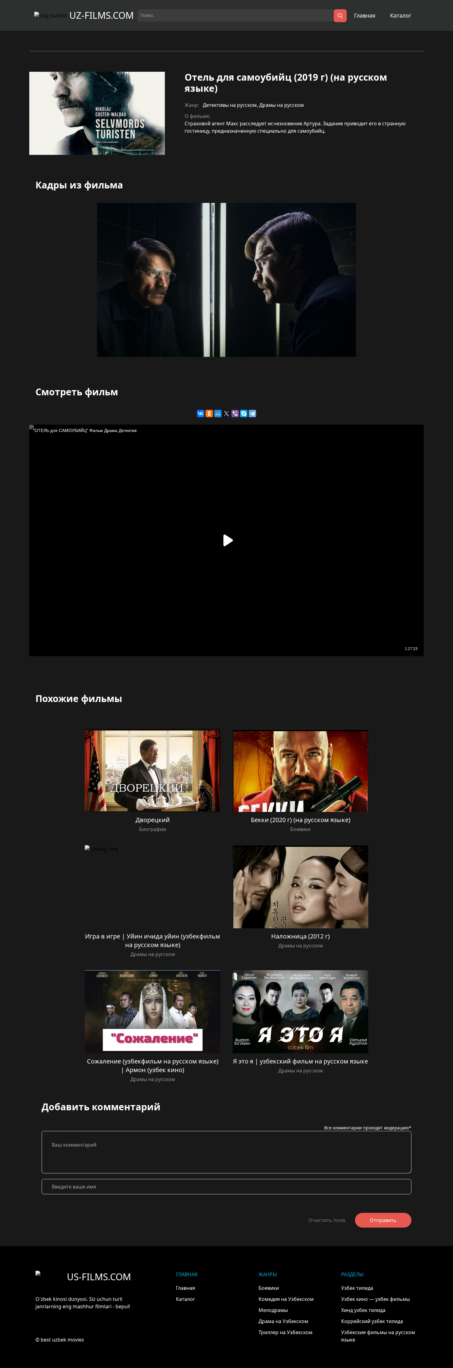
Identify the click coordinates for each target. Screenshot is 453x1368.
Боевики (300, 829)
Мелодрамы (273, 1310)
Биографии (152, 829)
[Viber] (235, 413)
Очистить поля (326, 1220)
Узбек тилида (357, 1288)
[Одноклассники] (209, 413)
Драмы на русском (281, 105)
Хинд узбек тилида (363, 1310)
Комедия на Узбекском (286, 1299)
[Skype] (243, 413)
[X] (226, 413)
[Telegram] (252, 413)
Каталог (400, 15)
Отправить (383, 1220)
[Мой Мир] (218, 413)
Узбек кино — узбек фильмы (375, 1299)
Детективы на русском (230, 105)
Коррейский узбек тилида (372, 1321)
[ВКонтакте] (200, 413)
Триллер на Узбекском (285, 1332)
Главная (364, 15)
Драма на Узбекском (283, 1321)
